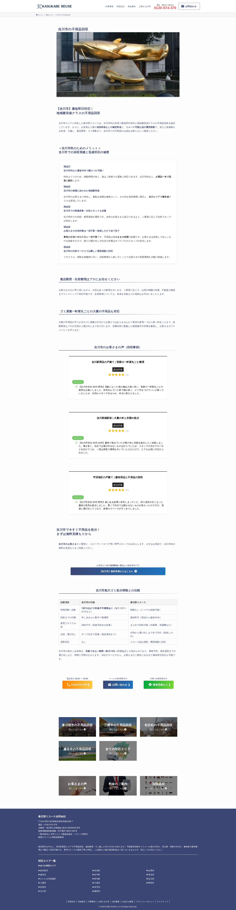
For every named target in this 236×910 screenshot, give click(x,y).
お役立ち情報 (127, 901)
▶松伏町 (96, 870)
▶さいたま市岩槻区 (47, 878)
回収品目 (71, 901)
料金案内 (81, 901)
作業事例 (92, 901)
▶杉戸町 (96, 874)
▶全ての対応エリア (47, 865)
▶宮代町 (96, 878)
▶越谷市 (42, 874)
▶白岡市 (150, 870)
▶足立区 (150, 878)
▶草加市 (150, 874)
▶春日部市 (43, 870)
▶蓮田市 (96, 891)
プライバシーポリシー (145, 901)
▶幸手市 (96, 886)
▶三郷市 (42, 882)
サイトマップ (162, 901)
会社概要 (116, 901)
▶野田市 (150, 882)
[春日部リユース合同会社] (54, 6)
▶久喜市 (96, 882)
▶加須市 (42, 886)
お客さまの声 (103, 901)
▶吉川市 (42, 891)
